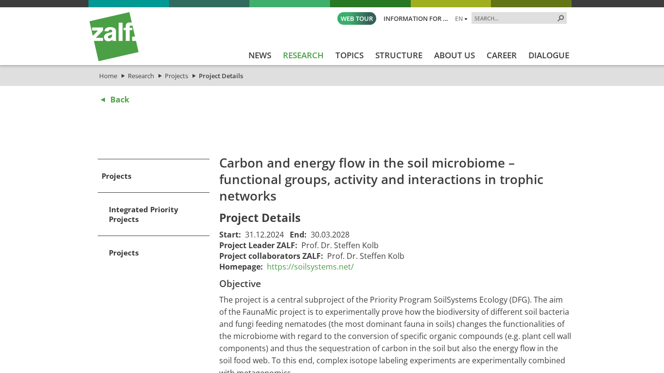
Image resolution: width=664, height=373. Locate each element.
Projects (176, 75)
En (459, 18)
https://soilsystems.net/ (310, 266)
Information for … (416, 18)
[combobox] (515, 18)
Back (119, 99)
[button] (561, 18)
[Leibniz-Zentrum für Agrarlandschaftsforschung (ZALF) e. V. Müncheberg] (114, 58)
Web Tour (357, 18)
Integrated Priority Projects (143, 214)
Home (108, 75)
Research (141, 75)
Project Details (221, 75)
